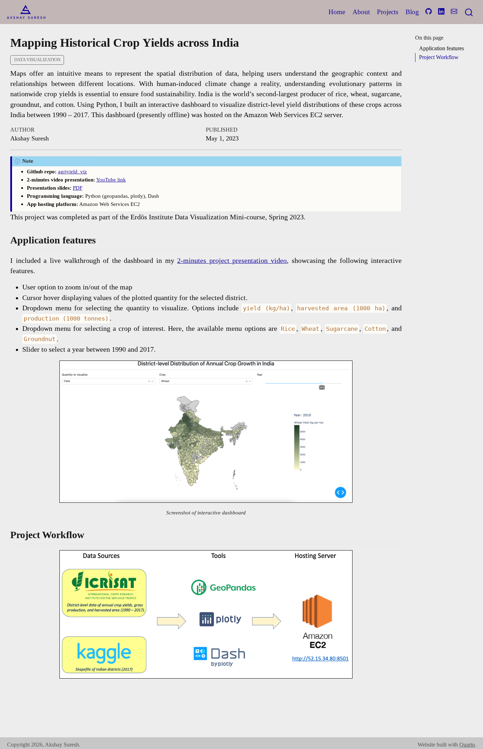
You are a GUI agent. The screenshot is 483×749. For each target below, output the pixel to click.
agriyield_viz (72, 171)
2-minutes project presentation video (232, 260)
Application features (441, 48)
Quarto (467, 745)
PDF (77, 188)
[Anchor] (101, 239)
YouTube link (111, 180)
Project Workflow (439, 57)
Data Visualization (37, 59)
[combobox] (469, 11)
